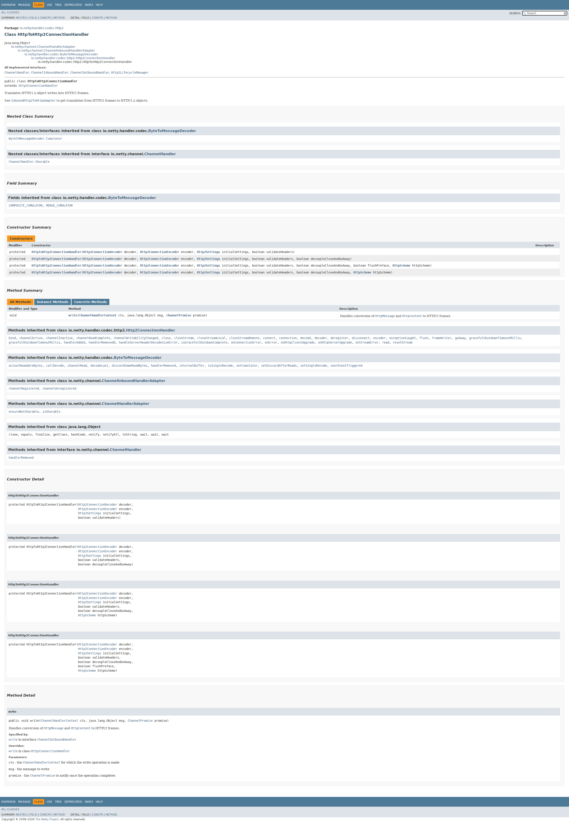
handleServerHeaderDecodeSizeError (148, 342)
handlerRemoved (163, 365)
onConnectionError (246, 342)
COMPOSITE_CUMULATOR (25, 205)
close (166, 338)
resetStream (402, 342)
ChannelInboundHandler (49, 72)
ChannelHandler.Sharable (29, 161)
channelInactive (59, 338)
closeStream (184, 338)
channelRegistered (24, 388)
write (72, 315)
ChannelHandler (16, 72)
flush (423, 338)
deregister (339, 338)
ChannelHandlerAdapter (125, 404)
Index (89, 4)
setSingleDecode (313, 365)
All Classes (10, 12)
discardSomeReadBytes (129, 365)
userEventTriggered (347, 365)
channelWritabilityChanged (136, 338)
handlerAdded (74, 342)
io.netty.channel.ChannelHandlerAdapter (43, 46)
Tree (58, 4)
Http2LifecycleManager (129, 72)
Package (24, 4)
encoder (379, 338)
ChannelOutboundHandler (89, 72)
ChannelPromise (178, 315)
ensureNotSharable (24, 411)
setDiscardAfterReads (279, 365)
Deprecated (73, 4)
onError (271, 342)
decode (305, 338)
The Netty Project (47, 819)
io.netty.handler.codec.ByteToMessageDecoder (61, 54)
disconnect (361, 338)
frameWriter (441, 338)
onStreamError (367, 342)
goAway (460, 338)
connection (288, 338)
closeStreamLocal (211, 338)
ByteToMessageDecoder (172, 131)
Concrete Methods (90, 302)
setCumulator (247, 365)
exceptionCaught (402, 338)
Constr (45, 17)
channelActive (30, 338)
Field (33, 17)
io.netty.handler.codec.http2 (42, 28)
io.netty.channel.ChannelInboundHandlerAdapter (56, 50)
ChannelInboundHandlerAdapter (133, 381)
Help (99, 4)
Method (59, 17)
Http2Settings (208, 252)
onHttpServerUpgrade (335, 342)
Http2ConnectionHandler (38, 85)
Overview (8, 4)
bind (12, 338)
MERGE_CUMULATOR (59, 205)
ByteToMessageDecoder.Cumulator (35, 138)
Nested (21, 17)
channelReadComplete (93, 338)
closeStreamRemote (244, 338)
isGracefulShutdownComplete (204, 342)
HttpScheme (401, 265)
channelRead (77, 365)
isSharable (51, 411)
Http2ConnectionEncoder (159, 252)
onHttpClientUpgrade (298, 342)
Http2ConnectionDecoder (102, 252)
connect (269, 338)
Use (49, 4)
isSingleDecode (220, 365)
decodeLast (99, 365)
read (385, 342)
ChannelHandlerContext (97, 315)
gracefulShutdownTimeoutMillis (495, 338)
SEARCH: (515, 13)
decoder (321, 338)
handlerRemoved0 (102, 342)
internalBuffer (191, 365)
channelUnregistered (59, 388)
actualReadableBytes (25, 365)
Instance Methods (52, 302)
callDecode (55, 365)
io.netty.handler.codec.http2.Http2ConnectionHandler (73, 58)
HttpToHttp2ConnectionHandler (56, 252)
